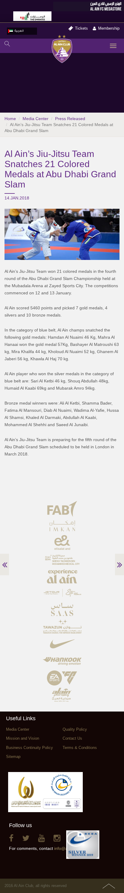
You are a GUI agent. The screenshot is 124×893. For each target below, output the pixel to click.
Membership (108, 28)
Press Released (70, 118)
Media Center (35, 118)
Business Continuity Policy (29, 747)
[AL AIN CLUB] (62, 49)
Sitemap (13, 756)
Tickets (81, 28)
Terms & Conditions (80, 747)
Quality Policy (75, 729)
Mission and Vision (22, 738)
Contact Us (72, 738)
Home (10, 118)
